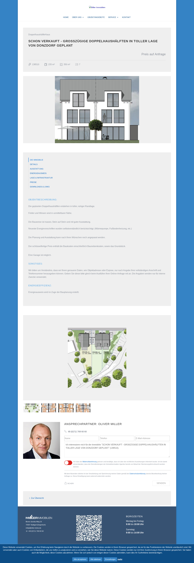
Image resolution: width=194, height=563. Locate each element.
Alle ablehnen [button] (96, 559)
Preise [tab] (33, 182)
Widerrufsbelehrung (89, 462)
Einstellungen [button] (110, 559)
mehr (120, 559)
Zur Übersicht (37, 498)
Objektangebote (96, 17)
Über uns (76, 17)
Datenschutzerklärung (137, 474)
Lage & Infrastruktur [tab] (41, 178)
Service (112, 17)
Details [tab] (33, 164)
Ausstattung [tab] (36, 169)
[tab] (31, 407)
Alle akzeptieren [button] (80, 559)
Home (66, 17)
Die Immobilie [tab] (36, 160)
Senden (161, 483)
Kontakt (126, 17)
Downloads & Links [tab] (39, 187)
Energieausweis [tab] (38, 173)
